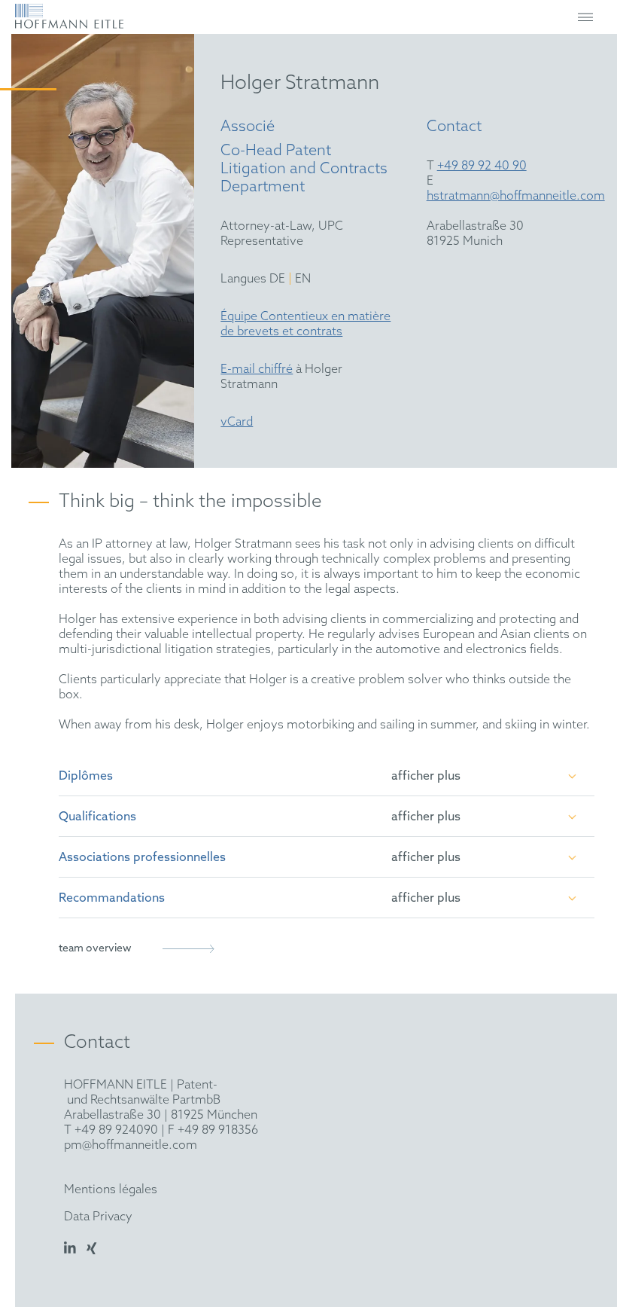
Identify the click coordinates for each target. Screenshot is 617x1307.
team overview (95, 948)
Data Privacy (98, 1217)
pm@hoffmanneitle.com (130, 1145)
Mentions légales (110, 1190)
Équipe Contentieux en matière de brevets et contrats (305, 324)
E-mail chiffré (256, 369)
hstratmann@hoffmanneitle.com (516, 196)
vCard (236, 422)
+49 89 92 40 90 (482, 166)
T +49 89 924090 (111, 1130)
